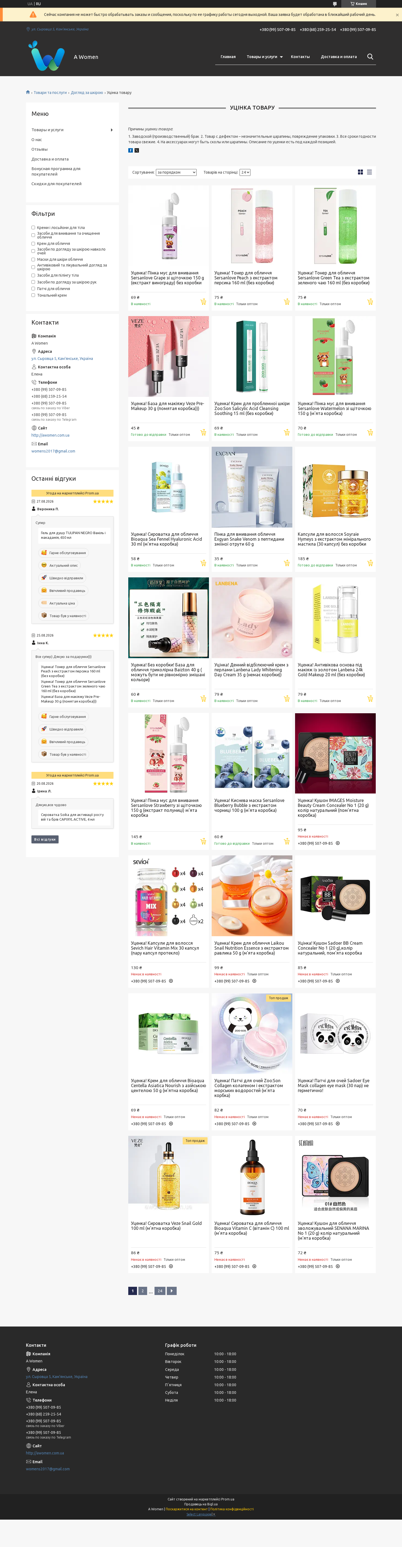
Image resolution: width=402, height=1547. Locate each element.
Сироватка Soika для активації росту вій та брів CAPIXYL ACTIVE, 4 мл (72, 817)
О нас (36, 139)
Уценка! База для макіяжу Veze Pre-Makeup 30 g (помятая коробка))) (167, 406)
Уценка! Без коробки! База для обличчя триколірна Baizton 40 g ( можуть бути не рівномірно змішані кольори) (168, 672)
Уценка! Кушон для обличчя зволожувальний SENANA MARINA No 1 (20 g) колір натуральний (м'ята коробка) (333, 1231)
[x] (137, 151)
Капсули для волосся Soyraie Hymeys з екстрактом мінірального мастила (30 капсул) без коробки (334, 539)
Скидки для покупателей (56, 183)
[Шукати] (369, 57)
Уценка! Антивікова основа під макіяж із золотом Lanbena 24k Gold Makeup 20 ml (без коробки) (331, 669)
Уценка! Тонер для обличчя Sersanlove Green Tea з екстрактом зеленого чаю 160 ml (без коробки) (334, 277)
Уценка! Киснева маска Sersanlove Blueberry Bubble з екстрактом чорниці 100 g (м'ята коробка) (249, 805)
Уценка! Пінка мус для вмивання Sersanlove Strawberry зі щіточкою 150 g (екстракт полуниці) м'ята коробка (166, 808)
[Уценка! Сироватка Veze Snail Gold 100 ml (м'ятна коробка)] (168, 1176)
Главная (228, 57)
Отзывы (39, 149)
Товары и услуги (262, 57)
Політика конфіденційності (232, 1509)
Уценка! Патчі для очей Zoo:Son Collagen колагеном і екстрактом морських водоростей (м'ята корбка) (248, 1088)
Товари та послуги (50, 92)
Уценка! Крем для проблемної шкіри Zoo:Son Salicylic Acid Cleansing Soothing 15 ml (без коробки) (252, 408)
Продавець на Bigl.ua (201, 1504)
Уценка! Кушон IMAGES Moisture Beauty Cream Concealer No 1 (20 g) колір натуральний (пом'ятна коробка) (333, 808)
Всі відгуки (45, 839)
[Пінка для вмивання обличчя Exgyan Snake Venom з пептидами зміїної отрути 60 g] (252, 487)
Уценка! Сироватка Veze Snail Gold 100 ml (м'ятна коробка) (166, 1226)
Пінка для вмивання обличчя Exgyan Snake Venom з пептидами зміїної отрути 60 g (249, 539)
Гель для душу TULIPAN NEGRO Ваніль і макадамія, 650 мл (73, 535)
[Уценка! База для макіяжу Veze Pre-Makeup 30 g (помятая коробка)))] (168, 356)
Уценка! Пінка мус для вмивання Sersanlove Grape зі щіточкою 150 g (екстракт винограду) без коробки (167, 277)
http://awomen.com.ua (50, 435)
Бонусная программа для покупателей (55, 171)
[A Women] (46, 57)
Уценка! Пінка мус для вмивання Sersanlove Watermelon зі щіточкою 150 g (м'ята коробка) (334, 408)
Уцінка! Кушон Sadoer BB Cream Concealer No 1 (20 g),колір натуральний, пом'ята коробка (330, 948)
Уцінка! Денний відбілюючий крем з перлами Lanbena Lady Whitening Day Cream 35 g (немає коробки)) (251, 669)
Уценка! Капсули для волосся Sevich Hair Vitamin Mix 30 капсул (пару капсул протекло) (165, 948)
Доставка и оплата (339, 57)
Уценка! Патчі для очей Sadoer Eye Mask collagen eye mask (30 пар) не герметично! (333, 1085)
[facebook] (130, 151)
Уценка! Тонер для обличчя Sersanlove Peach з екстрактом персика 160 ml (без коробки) (246, 277)
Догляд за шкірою (87, 92)
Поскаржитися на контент (187, 1509)
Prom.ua (227, 1499)
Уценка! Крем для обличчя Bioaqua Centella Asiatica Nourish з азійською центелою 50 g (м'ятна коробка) (168, 1085)
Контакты (300, 57)
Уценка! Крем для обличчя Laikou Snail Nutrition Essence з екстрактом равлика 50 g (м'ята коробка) (251, 948)
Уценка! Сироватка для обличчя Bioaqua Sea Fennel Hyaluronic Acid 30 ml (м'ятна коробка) (166, 539)
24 (160, 1291)
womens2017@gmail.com (53, 451)
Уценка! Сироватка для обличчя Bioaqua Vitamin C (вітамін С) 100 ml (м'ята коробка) (251, 1228)
